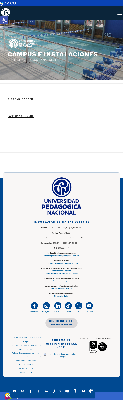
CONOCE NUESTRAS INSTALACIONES (61, 323)
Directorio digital (61, 296)
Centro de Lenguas (61, 281)
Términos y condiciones (26, 361)
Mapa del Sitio (26, 372)
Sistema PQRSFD (26, 368)
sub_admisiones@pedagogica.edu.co (62, 273)
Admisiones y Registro (61, 271)
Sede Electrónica (26, 364)
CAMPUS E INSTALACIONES (53, 54)
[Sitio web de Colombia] (8, 396)
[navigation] (52, 392)
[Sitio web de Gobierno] (8, 4)
